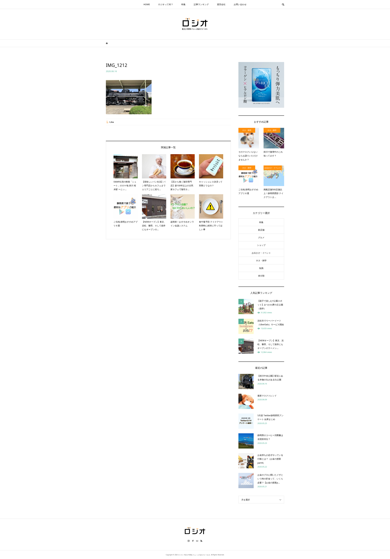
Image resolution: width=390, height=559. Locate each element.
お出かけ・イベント (261, 252)
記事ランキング (201, 4)
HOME (147, 4)
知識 (261, 268)
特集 (183, 4)
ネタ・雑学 (261, 260)
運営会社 (221, 4)
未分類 (261, 275)
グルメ (261, 237)
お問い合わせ (240, 4)
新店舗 (261, 229)
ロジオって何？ (165, 4)
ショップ (261, 245)
